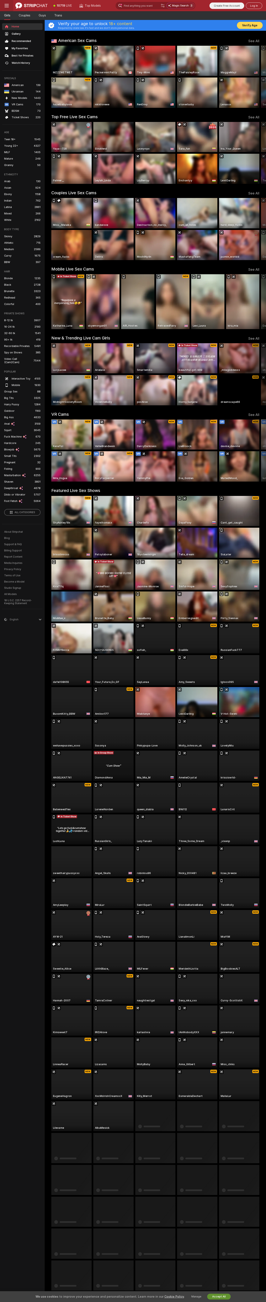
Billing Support (13, 550)
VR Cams (60, 414)
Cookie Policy (174, 1296)
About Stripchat (13, 531)
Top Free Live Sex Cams (74, 116)
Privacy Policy (12, 569)
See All (253, 41)
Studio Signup (12, 587)
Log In (254, 5)
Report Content (13, 556)
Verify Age (249, 25)
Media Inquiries (13, 563)
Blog (7, 538)
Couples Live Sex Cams (73, 192)
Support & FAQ (13, 544)
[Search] (163, 6)
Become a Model (14, 581)
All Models (10, 594)
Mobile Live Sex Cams (72, 269)
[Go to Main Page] (31, 5)
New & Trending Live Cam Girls (80, 338)
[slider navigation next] (255, 77)
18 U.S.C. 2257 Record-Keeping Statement (18, 602)
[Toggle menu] (6, 5)
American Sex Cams (77, 40)
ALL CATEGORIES (25, 512)
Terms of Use (12, 575)
